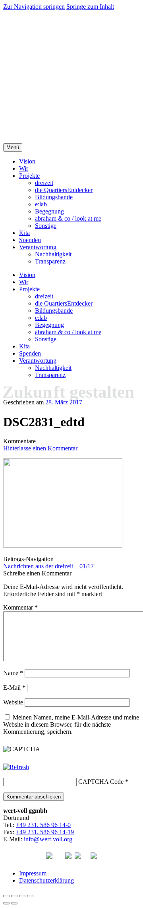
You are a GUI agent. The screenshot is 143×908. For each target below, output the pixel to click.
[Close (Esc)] (6, 896)
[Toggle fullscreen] (22, 896)
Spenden (30, 240)
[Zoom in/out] (30, 896)
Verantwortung (37, 247)
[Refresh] (16, 767)
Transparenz (50, 261)
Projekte (29, 175)
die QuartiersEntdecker (64, 190)
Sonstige (45, 225)
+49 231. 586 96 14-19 (45, 832)
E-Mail (14, 687)
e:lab (41, 204)
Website (13, 702)
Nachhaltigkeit (53, 254)
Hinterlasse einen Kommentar (40, 448)
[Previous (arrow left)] (6, 903)
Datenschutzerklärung (46, 880)
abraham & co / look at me (68, 218)
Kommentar (20, 607)
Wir (23, 168)
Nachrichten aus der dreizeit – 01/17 (48, 566)
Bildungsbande (54, 197)
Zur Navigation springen (34, 6)
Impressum (32, 873)
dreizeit (44, 182)
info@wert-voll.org (48, 839)
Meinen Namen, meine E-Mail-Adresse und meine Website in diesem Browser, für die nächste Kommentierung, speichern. (71, 724)
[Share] (14, 896)
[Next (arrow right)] (14, 903)
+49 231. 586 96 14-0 (43, 824)
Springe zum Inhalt (90, 6)
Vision (27, 161)
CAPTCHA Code (101, 781)
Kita (24, 232)
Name (13, 672)
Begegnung (49, 211)
